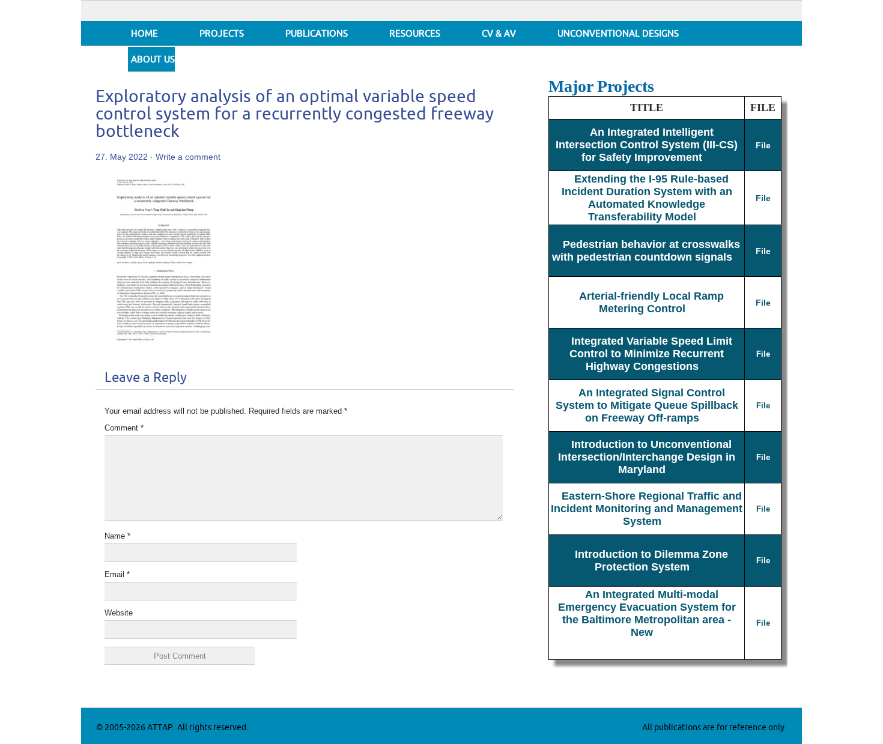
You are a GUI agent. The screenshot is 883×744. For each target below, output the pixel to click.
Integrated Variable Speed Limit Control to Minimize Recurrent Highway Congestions (650, 353)
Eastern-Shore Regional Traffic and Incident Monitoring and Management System (646, 508)
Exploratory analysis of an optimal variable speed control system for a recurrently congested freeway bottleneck (295, 114)
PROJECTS (221, 33)
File (763, 145)
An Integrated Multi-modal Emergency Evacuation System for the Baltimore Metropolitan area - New (647, 613)
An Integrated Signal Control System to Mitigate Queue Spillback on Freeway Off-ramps (647, 405)
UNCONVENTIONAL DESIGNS (618, 33)
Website (119, 612)
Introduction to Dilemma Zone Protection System (651, 560)
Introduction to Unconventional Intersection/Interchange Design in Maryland (646, 457)
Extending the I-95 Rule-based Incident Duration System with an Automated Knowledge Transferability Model (647, 198)
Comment (124, 427)
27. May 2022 (122, 157)
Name (117, 535)
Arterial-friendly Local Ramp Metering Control (651, 302)
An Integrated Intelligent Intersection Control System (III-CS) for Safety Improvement (647, 144)
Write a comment (188, 157)
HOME (144, 33)
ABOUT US (153, 59)
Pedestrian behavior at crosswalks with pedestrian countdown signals (646, 250)
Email (117, 574)
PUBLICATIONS (316, 33)
